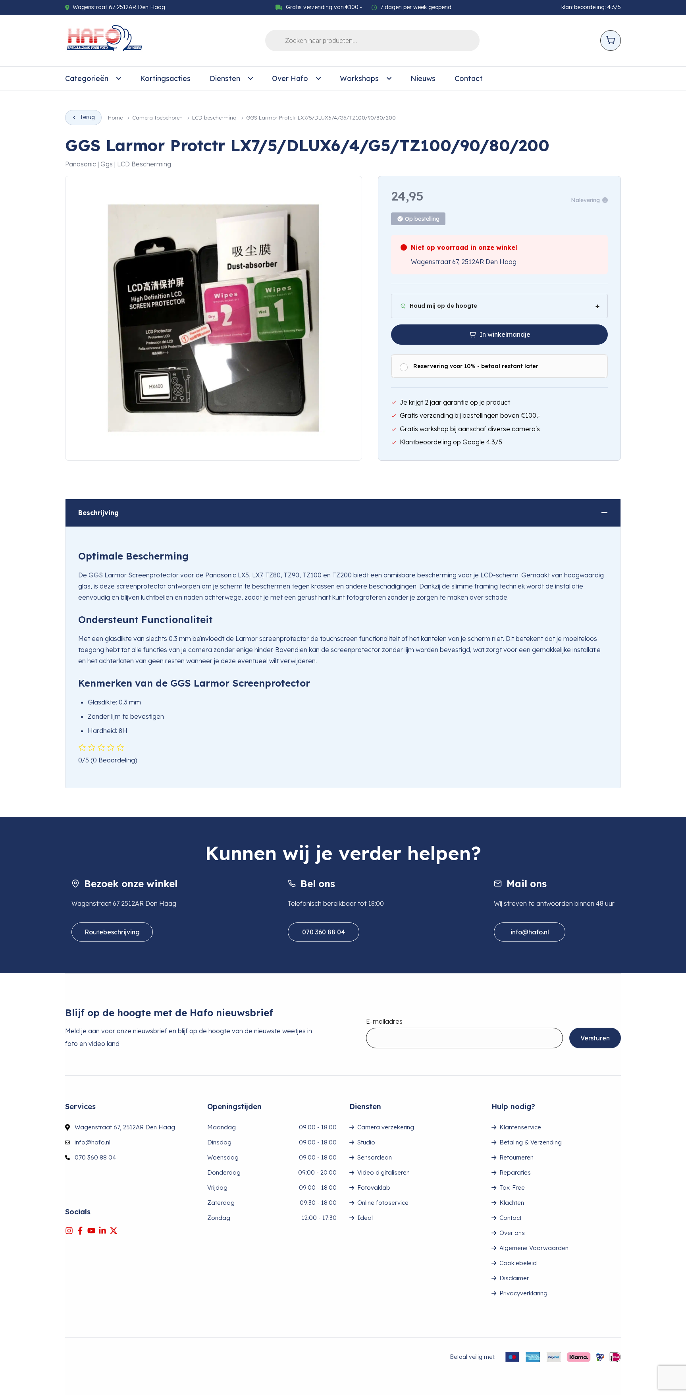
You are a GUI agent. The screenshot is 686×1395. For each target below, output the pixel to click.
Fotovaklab (373, 1187)
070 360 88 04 (323, 932)
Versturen (595, 1038)
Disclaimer (514, 1278)
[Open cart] (610, 40)
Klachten (511, 1202)
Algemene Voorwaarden (533, 1248)
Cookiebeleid (518, 1263)
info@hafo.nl (530, 932)
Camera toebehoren (157, 117)
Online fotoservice (383, 1202)
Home (115, 117)
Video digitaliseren (383, 1172)
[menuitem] (93, 78)
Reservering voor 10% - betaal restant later (475, 366)
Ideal (365, 1217)
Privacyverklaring (523, 1293)
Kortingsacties (165, 78)
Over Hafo (290, 78)
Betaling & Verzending (530, 1142)
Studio (366, 1142)
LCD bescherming (214, 117)
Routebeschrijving (112, 932)
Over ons (512, 1233)
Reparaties (515, 1172)
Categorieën (86, 78)
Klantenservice (520, 1127)
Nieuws (422, 78)
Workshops (359, 78)
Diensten (225, 78)
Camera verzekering (385, 1127)
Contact (469, 78)
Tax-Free (512, 1187)
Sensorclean (374, 1157)
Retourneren (516, 1157)
